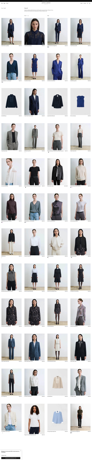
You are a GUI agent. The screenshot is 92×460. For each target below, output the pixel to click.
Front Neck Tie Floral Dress (74, 291)
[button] (4, 3)
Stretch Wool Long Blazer (5, 45)
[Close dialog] (20, 450)
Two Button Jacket (73, 396)
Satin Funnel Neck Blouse (51, 221)
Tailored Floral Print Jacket (28, 326)
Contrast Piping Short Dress (51, 361)
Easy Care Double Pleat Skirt (28, 291)
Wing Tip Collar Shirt (27, 256)
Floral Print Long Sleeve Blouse (6, 326)
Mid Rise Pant (3, 256)
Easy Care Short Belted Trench (51, 291)
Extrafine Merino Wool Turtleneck (6, 221)
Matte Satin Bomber (50, 256)
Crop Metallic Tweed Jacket (5, 431)
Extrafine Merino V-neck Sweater (29, 221)
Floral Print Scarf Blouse (74, 326)
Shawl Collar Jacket (73, 361)
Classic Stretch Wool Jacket (28, 361)
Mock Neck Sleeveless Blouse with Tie (7, 291)
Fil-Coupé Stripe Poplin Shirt (51, 431)
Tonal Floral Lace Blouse (28, 45)
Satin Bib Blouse (49, 396)
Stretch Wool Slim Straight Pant (52, 45)
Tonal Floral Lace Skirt (73, 45)
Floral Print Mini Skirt (50, 326)
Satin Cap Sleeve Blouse (74, 221)
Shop (2, 8)
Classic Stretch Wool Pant (5, 361)
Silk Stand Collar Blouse (28, 396)
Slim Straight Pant (4, 396)
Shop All (5, 8)
